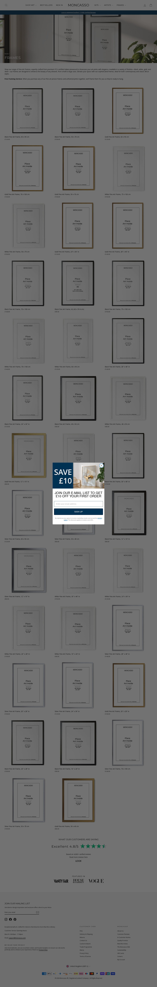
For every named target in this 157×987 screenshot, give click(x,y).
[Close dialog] (101, 466)
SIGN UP (78, 512)
